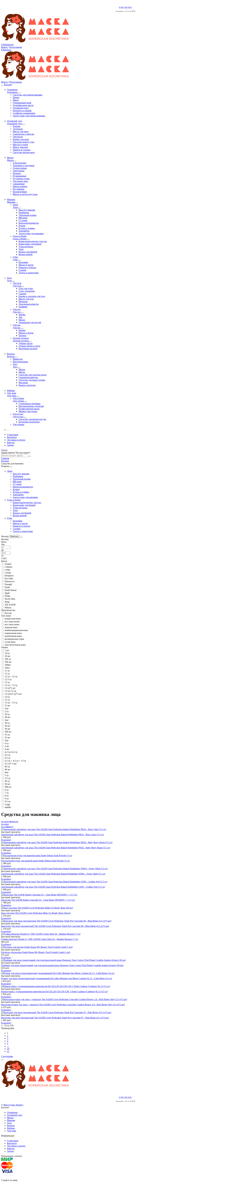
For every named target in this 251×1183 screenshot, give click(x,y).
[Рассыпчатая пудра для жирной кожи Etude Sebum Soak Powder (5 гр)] (125, 855)
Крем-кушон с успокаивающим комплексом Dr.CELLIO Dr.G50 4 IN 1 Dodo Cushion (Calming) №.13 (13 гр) (54, 991)
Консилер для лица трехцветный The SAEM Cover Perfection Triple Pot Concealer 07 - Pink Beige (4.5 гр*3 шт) (55, 1017)
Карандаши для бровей (24, 505)
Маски (10, 1117)
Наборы (11, 1128)
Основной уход (14, 1115)
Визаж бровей (20, 515)
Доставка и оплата (16, 440)
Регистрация (15, 47)
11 (8, 1051)
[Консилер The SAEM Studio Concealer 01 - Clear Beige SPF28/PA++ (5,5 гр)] (125, 894)
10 (8, 1049)
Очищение (12, 1112)
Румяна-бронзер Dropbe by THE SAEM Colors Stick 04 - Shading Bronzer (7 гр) (39, 939)
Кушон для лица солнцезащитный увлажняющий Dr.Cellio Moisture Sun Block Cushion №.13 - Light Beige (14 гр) (56, 978)
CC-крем (17, 484)
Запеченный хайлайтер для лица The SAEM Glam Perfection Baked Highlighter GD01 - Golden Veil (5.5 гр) (53, 887)
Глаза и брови (14, 500)
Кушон (16, 489)
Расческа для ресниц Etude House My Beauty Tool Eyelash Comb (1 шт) (35, 952)
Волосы (11, 1125)
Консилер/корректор (23, 487)
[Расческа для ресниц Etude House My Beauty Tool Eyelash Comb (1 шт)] (125, 947)
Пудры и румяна (21, 492)
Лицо (9, 471)
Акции (10, 445)
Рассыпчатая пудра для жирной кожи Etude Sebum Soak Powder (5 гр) (35, 860)
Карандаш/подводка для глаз (27, 502)
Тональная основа (22, 479)
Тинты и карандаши (23, 531)
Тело (9, 1123)
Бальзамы (17, 521)
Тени (15, 510)
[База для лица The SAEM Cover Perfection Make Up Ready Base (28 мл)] (125, 908)
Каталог (8, 84)
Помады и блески (21, 526)
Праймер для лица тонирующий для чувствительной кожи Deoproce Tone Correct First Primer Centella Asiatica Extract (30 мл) (62, 965)
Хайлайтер (18, 494)
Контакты (12, 437)
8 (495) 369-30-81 (125, 7)
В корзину (6, 840)
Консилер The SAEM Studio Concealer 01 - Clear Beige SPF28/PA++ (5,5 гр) (38, 900)
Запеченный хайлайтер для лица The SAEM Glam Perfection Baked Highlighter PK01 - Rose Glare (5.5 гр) (52, 834)
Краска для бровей (22, 513)
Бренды (11, 442)
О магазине (12, 434)
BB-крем (17, 481)
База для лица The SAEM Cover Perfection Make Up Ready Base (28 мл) (36, 913)
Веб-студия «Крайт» (13, 1105)
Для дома (11, 1131)
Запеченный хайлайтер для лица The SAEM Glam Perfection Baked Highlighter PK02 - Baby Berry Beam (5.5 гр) (55, 847)
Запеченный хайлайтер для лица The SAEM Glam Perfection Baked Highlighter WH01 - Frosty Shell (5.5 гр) (53, 874)
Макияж (11, 1120)
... (8, 1046)
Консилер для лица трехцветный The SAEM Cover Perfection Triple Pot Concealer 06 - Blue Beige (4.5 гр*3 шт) (55, 926)
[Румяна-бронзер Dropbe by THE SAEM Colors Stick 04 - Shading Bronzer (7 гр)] (125, 934)
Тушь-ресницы (20, 507)
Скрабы (16, 528)
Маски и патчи (20, 523)
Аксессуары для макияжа (25, 497)
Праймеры (18, 476)
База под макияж (21, 473)
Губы (9, 518)
